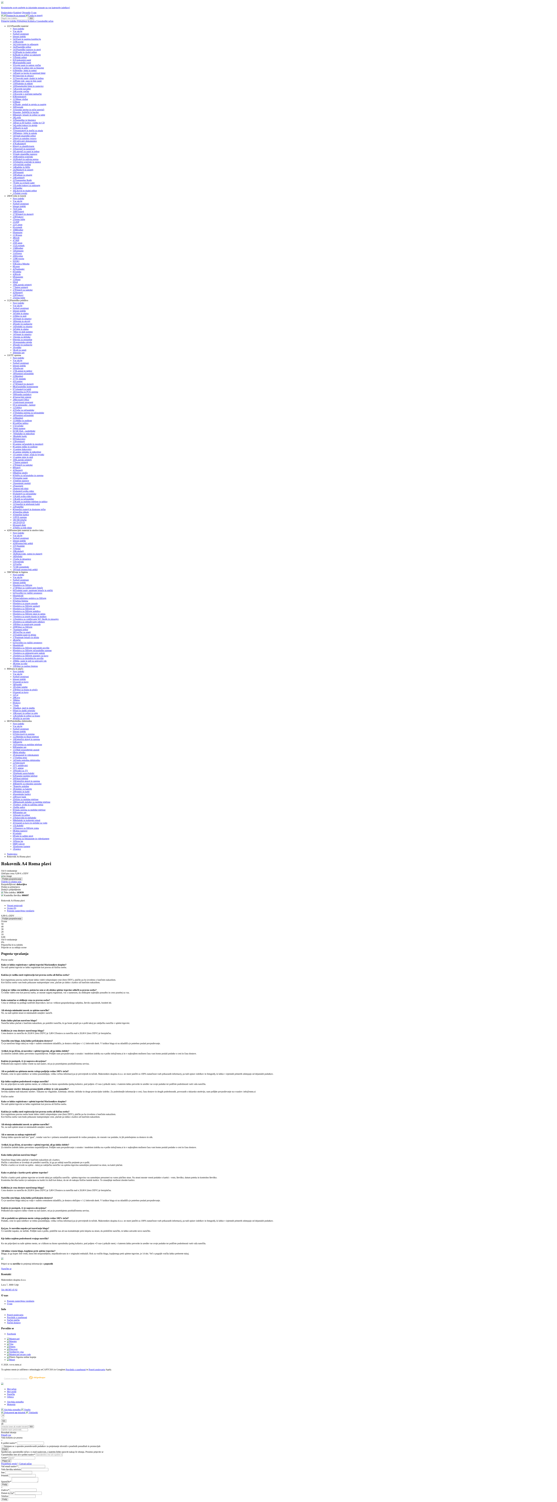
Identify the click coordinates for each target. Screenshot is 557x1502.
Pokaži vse (6, 1435)
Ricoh (16, 237)
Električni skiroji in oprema (26, 739)
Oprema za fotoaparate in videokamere (31, 838)
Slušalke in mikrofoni (24, 433)
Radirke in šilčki (21, 167)
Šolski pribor (20, 57)
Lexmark (17, 227)
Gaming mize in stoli (23, 457)
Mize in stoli (19, 316)
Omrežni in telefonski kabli (26, 504)
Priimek (4, 1475)
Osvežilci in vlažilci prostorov (27, 593)
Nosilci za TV (20, 770)
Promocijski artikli (23, 543)
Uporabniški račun (44, 21)
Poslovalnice (7, 12)
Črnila (17, 209)
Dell (15, 282)
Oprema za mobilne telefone (27, 744)
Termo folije (19, 219)
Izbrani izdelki (19, 36)
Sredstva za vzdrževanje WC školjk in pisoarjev (36, 619)
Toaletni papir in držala (24, 635)
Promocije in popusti (16, 15)
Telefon (4, 1496)
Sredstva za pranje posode (25, 603)
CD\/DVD (19, 522)
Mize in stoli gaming (23, 332)
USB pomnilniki (21, 567)
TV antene (18, 768)
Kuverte (18, 41)
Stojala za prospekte (22, 339)
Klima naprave (20, 831)
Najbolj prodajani (21, 34)
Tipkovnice (19, 439)
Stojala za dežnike (21, 337)
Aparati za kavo (20, 682)
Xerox (17, 253)
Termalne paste (20, 478)
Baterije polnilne (21, 786)
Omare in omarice (22, 318)
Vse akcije (17, 31)
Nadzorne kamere (21, 846)
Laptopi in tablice (22, 371)
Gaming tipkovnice (22, 449)
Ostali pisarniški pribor (24, 136)
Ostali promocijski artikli (25, 569)
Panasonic (18, 277)
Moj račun (11, 1389)
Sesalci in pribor (21, 815)
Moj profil (11, 1391)
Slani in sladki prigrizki (24, 710)
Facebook (11, 1334)
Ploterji (16, 467)
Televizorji (19, 763)
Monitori (18, 376)
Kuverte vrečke (21, 91)
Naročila (11, 1394)
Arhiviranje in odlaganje (25, 44)
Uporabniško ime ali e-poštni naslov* (18, 1454)
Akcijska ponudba (15, 1402)
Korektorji (19, 177)
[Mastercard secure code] (19, 1354)
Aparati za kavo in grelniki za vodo (30, 823)
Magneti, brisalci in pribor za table (29, 115)
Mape (16, 102)
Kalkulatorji (19, 143)
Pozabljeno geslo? (9, 1463)
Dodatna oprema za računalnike (28, 412)
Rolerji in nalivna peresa (25, 159)
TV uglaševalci (20, 765)
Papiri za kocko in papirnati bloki (29, 73)
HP (16, 222)
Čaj (15, 695)
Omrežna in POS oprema (25, 392)
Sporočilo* (6, 1481)
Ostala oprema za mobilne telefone (29, 810)
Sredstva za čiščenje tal (24, 608)
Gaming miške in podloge (25, 446)
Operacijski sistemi (22, 397)
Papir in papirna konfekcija (27, 39)
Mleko (16, 700)
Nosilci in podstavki (22, 324)
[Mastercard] (13, 1339)
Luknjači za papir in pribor (26, 151)
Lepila (17, 117)
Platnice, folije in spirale (25, 133)
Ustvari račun (25, 1463)
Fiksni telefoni (20, 778)
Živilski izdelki (20, 687)
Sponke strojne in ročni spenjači (28, 109)
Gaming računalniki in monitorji (28, 444)
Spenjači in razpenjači (24, 149)
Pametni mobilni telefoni (25, 776)
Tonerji (18, 211)
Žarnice (17, 849)
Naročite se (6, 1268)
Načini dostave (14, 1322)
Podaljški (18, 507)
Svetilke (17, 347)
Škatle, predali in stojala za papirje (29, 104)
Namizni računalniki (23, 373)
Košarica (32, 21)
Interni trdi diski (20, 488)
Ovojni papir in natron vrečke (27, 65)
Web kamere (19, 428)
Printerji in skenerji (23, 214)
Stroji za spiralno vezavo (24, 138)
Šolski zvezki (20, 193)
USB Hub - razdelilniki (24, 431)
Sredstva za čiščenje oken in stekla (29, 614)
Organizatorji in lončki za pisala (28, 130)
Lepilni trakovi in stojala (25, 125)
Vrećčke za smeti (22, 632)
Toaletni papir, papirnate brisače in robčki (33, 590)
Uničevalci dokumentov (25, 141)
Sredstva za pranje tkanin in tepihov (30, 616)
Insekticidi (18, 595)
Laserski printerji (22, 284)
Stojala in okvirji (21, 321)
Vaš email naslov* (9, 1466)
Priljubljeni (22, 21)
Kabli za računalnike (23, 499)
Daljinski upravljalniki (23, 773)
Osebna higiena (20, 601)
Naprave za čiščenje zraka (26, 828)
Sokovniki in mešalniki (24, 817)
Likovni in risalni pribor (25, 190)
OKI (16, 261)
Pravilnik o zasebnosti (17, 1317)
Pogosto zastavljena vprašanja (20, 911)
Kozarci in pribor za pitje (25, 713)
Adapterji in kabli (22, 389)
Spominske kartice (22, 794)
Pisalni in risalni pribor (25, 52)
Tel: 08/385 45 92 (9, 1289)
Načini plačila (13, 1320)
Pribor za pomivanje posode (27, 624)
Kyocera (18, 258)
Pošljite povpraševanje (11, 879)
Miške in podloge (22, 420)
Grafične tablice (20, 423)
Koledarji (18, 551)
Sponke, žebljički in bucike (26, 112)
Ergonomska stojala (22, 342)
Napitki (17, 684)
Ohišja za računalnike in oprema (28, 475)
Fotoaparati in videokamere (26, 755)
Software (18, 368)
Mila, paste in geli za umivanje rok (30, 661)
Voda (16, 705)
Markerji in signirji (23, 170)
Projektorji (19, 441)
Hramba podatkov (22, 394)
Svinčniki (18, 561)
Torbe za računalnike (23, 410)
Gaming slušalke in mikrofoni (27, 452)
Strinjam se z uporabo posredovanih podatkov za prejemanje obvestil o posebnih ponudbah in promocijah (52, 1446)
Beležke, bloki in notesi (25, 70)
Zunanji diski (19, 525)
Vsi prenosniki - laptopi (24, 405)
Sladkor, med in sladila (24, 708)
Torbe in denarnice (22, 559)
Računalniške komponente (25, 386)
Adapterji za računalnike (24, 493)
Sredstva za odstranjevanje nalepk (29, 653)
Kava (16, 697)
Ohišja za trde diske (22, 527)
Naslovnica (12, 854)
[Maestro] (12, 1341)
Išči (31, 18)
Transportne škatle (22, 180)
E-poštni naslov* (9, 1443)
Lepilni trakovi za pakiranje (26, 185)
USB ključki (20, 520)
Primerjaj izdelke (9, 21)
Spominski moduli (22, 483)
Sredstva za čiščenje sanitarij (26, 606)
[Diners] (11, 1346)
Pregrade (18, 107)
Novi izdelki (18, 28)
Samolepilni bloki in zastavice (28, 86)
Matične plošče (20, 473)
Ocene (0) (11, 908)
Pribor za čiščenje (22, 627)
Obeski (16, 548)
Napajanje (18, 486)
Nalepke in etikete (23, 83)
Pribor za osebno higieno (25, 666)
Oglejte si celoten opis (11, 881)
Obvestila (26, 12)
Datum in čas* (7, 1493)
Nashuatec (19, 269)
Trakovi (18, 217)
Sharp (16, 279)
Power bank (19, 797)
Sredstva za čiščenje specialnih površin (31, 648)
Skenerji (18, 292)
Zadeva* (5, 1490)
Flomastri (18, 172)
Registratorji (19, 96)
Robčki (17, 640)
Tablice (17, 407)
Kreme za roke (20, 663)
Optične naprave (21, 480)
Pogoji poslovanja (15, 1315)
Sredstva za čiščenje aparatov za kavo (30, 655)
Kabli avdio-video (22, 496)
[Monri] (11, 1359)
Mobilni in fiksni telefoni (26, 736)
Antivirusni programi (23, 402)
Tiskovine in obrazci (23, 75)
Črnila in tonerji (35, 15)
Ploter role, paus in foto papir (27, 81)
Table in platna (21, 313)
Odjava (10, 1397)
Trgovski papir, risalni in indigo (28, 78)
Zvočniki (18, 426)
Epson (17, 235)
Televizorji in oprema (24, 734)
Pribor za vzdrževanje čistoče (28, 588)
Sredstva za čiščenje (22, 585)
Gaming (17, 381)
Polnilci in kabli (21, 791)
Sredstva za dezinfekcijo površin (28, 658)
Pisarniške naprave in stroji (27, 49)
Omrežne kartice (21, 514)
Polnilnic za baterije (22, 789)
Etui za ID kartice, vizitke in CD (29, 122)
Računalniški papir (22, 62)
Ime (3, 1472)
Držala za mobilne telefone (25, 799)
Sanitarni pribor (20, 629)
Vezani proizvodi (14, 905)
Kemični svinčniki (23, 156)
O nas (33, 12)
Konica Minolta (21, 264)
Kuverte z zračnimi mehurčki (27, 94)
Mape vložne (20, 99)
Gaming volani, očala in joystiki (28, 454)
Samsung (17, 232)
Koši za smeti (19, 350)
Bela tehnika (19, 752)
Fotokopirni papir (22, 60)
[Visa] (10, 1344)
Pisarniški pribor (22, 47)
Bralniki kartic (20, 436)
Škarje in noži (20, 128)
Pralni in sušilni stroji (23, 836)
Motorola (11, 1404)
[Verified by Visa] (15, 1352)
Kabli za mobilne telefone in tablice (30, 501)
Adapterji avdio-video (23, 491)
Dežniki (17, 556)
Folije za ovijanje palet (24, 183)
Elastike (17, 188)
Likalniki (18, 825)
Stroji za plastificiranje (23, 146)
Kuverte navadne (22, 89)
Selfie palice (19, 807)
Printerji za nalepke (23, 290)
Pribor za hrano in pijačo (25, 689)
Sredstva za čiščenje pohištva (26, 611)
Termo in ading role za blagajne (28, 68)
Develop (18, 256)
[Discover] (12, 1349)
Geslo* (4, 1457)
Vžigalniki (19, 546)
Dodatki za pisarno (22, 326)
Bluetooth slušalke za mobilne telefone (31, 802)
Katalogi (17, 12)
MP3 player (19, 844)
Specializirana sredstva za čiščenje (29, 598)
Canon (17, 224)
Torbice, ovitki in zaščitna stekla (28, 804)
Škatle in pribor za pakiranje (27, 55)
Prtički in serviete (21, 718)
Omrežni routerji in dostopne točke (29, 509)
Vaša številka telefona (11, 1469)
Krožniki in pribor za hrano (26, 716)
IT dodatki (19, 379)
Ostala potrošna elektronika (26, 760)
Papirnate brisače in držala (26, 637)
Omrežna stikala (21, 512)
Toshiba (17, 271)
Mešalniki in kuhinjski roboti (26, 820)
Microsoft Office (21, 399)
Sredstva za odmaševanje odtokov (29, 622)
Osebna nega (20, 757)
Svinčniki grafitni (22, 164)
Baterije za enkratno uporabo (27, 783)
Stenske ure (19, 352)
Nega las (18, 841)
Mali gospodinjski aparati (26, 750)
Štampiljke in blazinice (24, 120)
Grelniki (17, 833)
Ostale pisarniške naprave (25, 154)
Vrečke (17, 564)
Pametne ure (19, 747)
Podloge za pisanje (22, 175)
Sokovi (16, 703)
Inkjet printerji (20, 287)
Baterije (17, 742)
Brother (18, 230)
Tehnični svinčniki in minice (27, 162)
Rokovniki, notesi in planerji (27, 554)
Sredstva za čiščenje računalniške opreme (32, 650)
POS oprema (20, 517)
